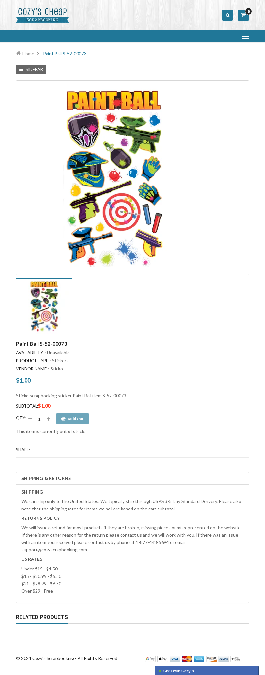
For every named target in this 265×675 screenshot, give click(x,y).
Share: (23, 449)
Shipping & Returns (46, 478)
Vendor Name (31, 368)
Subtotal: (27, 405)
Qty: (21, 417)
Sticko (56, 368)
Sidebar (34, 69)
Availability (29, 352)
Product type (32, 360)
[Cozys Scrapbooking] (193, 658)
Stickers (60, 360)
